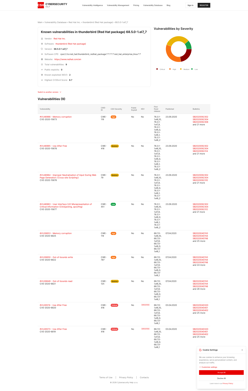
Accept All (221, 372)
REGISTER (204, 5)
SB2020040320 (200, 305)
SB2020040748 (200, 238)
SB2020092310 (200, 180)
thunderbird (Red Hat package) (98, 22)
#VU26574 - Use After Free (53, 305)
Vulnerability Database (152, 5)
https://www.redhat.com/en (67, 59)
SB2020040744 (200, 236)
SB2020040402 (200, 310)
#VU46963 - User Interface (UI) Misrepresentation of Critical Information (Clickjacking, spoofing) (66, 205)
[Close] (242, 350)
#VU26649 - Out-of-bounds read (56, 281)
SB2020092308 (200, 122)
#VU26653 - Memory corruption (56, 233)
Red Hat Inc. (74, 22)
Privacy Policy (126, 377)
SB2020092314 (200, 151)
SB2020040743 (200, 233)
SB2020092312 (200, 209)
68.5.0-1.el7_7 (121, 22)
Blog (168, 5)
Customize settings (209, 367)
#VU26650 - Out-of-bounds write (56, 257)
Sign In (190, 5)
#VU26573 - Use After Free (53, 329)
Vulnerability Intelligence (92, 5)
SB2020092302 (200, 116)
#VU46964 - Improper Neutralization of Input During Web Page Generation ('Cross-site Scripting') (68, 176)
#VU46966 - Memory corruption (56, 116)
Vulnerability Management (118, 5)
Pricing (136, 5)
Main (40, 22)
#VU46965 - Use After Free (53, 146)
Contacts (144, 377)
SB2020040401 (200, 307)
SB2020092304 (200, 119)
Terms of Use (105, 377)
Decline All (221, 378)
